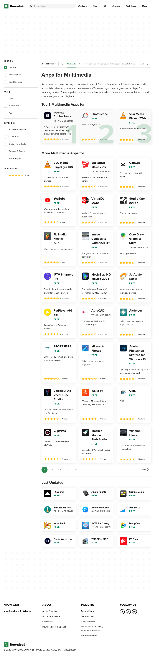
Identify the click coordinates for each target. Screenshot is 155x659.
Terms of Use (87, 616)
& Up (27, 175)
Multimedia (71, 64)
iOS (104, 6)
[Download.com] (14, 6)
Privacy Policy (87, 611)
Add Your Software (51, 616)
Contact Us (47, 621)
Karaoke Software (16, 151)
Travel (141, 64)
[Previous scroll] (62, 63)
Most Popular (14, 74)
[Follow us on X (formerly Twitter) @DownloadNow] (128, 611)
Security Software (129, 64)
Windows (82, 6)
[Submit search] (31, 6)
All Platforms (47, 63)
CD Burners (14, 136)
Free (10, 98)
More (144, 6)
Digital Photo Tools (17, 144)
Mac (95, 6)
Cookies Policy (88, 621)
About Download (50, 611)
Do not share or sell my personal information (92, 628)
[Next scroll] (147, 63)
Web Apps (131, 6)
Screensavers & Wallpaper (109, 64)
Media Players (14, 158)
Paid (10, 113)
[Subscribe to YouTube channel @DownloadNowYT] (134, 611)
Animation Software (17, 129)
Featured (12, 67)
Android (116, 6)
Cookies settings (89, 635)
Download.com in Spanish (54, 627)
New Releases (15, 82)
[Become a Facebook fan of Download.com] (122, 611)
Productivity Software (87, 64)
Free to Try (13, 105)
